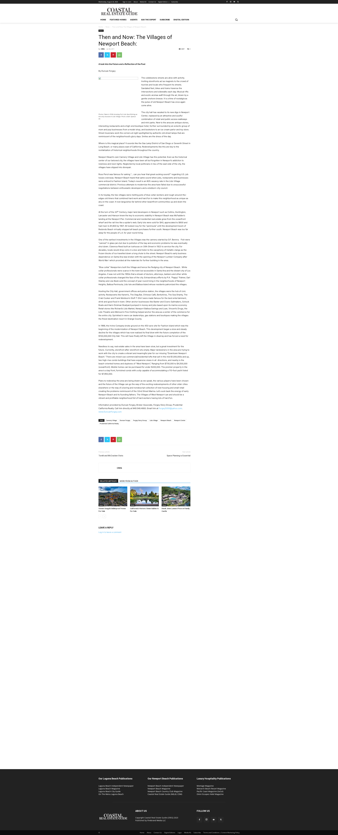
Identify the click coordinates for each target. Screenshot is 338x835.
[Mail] (234, 1)
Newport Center (179, 420)
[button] (236, 19)
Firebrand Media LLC (156, 820)
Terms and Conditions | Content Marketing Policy (221, 832)
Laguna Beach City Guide (109, 791)
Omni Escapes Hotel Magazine (210, 794)
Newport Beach (166, 420)
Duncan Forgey (125, 420)
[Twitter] (238, 1)
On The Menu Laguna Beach (111, 794)
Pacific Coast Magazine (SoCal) (210, 791)
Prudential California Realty (109, 423)
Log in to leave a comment (109, 532)
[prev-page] (100, 516)
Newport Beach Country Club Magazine (165, 791)
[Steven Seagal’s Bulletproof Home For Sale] (112, 496)
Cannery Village (111, 420)
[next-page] (104, 516)
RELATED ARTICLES (108, 481)
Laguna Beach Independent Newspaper (116, 786)
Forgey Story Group (140, 420)
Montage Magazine (205, 786)
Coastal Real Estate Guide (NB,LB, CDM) (165, 794)
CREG (103, 49)
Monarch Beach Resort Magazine (211, 788)
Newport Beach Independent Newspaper (166, 786)
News (107, 27)
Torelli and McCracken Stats (110, 455)
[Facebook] (227, 1)
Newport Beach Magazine (159, 788)
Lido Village (154, 420)
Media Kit (187, 832)
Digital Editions (169, 832)
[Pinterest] (113, 55)
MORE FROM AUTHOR (129, 481)
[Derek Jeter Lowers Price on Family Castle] (176, 496)
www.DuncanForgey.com (110, 412)
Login (180, 832)
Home (100, 27)
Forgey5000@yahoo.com (170, 408)
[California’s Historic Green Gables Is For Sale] (144, 496)
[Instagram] (230, 1)
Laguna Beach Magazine (109, 788)
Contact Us (158, 832)
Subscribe (197, 832)
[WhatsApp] (119, 55)
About (149, 832)
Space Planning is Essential (178, 455)
